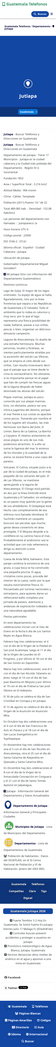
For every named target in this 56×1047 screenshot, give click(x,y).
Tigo (44, 891)
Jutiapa (9, 134)
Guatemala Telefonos (26, 4)
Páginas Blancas (29, 1013)
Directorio (22, 1027)
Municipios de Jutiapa (29, 826)
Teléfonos (38, 884)
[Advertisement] (28, 59)
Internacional (38, 1034)
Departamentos (25, 843)
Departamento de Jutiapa (29, 805)
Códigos (45, 1020)
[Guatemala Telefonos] (51, 14)
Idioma (16, 1034)
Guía (40, 1027)
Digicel (27, 898)
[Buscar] (35, 14)
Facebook (14, 977)
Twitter (12, 988)
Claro (32, 891)
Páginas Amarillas (19, 1020)
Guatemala (18, 884)
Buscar (42, 14)
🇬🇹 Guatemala (17, 1006)
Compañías (16, 891)
